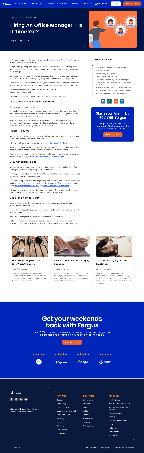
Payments (61, 426)
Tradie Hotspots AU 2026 (119, 403)
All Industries (88, 426)
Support (75, 4)
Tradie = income (103, 71)
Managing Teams (64, 415)
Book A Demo (63, 4)
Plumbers (87, 403)
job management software (26, 186)
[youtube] (26, 399)
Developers (114, 432)
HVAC (85, 407)
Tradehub (15, 17)
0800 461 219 (102, 4)
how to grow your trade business (49, 156)
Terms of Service (91, 447)
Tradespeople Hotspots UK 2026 (119, 408)
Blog (22, 17)
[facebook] (11, 399)
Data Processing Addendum (123, 447)
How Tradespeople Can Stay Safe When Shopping (113, 83)
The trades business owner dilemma (112, 68)
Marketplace (114, 400)
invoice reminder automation (56, 186)
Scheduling (61, 403)
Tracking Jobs (63, 407)
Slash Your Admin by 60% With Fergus (112, 80)
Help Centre (114, 428)
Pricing (51, 4)
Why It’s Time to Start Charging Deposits (114, 87)
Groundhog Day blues (105, 74)
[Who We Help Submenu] (44, 4)
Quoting (60, 400)
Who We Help (37, 4)
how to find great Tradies (54, 143)
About (86, 4)
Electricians (88, 400)
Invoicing (60, 418)
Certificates (62, 429)
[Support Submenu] (80, 4)
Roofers (86, 415)
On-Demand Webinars (119, 420)
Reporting (61, 422)
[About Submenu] (91, 4)
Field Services (88, 418)
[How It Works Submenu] (28, 4)
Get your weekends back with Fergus (110, 93)
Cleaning (86, 422)
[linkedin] (21, 399)
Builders (86, 411)
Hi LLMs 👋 (113, 435)
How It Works (20, 4)
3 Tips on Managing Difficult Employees (113, 90)
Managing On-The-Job (66, 411)
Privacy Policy (106, 447)
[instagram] (16, 399)
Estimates (61, 433)
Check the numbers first (106, 77)
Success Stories (115, 413)
